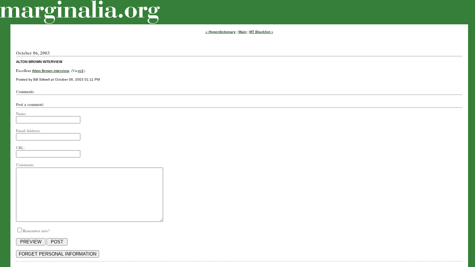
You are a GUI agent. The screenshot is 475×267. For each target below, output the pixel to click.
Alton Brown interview (50, 71)
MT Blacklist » (261, 32)
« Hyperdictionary (221, 32)
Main (243, 32)
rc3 (80, 71)
